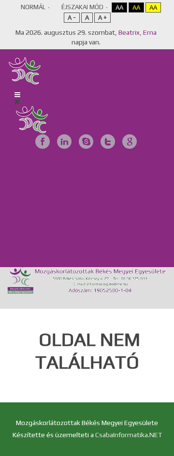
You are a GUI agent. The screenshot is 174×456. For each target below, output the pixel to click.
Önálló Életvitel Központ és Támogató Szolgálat (85, 243)
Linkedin (64, 141)
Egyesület (29, 169)
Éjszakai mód (82, 7)
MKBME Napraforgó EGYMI (53, 237)
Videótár (27, 182)
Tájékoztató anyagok (45, 196)
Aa (119, 7)
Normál (33, 7)
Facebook (42, 141)
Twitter (108, 141)
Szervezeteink (36, 203)
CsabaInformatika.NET (128, 435)
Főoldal (25, 162)
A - (72, 17)
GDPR (22, 257)
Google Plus (129, 141)
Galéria (24, 176)
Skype (86, 141)
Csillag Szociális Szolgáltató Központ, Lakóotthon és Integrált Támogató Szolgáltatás (69, 223)
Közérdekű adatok (41, 250)
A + (102, 17)
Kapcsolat (29, 264)
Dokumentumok (39, 189)
